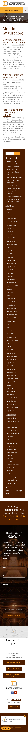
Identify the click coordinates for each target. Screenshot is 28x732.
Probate (9, 461)
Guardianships (11, 449)
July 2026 (9, 209)
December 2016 (12, 398)
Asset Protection (12, 427)
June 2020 (10, 324)
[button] (25, 10)
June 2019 (10, 347)
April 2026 (10, 215)
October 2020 (11, 318)
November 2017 (12, 375)
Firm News (13, 49)
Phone (5, 575)
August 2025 (11, 228)
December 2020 (12, 311)
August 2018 (11, 363)
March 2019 (10, 350)
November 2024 (12, 244)
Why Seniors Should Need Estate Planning (14, 41)
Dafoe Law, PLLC (17, 45)
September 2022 (12, 286)
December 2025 (12, 222)
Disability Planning (13, 433)
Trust (19, 49)
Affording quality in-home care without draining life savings (13, 163)
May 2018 (10, 366)
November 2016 (12, 401)
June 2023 (10, 270)
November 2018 (12, 356)
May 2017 (10, 388)
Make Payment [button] (14, 668)
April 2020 (10, 331)
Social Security (11, 470)
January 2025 (11, 241)
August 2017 (11, 382)
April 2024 (10, 254)
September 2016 (12, 407)
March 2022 (10, 295)
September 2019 (12, 340)
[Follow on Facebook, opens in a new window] (12, 693)
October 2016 (11, 404)
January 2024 (11, 260)
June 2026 (10, 212)
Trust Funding (11, 477)
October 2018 (11, 359)
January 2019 (11, 353)
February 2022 (11, 299)
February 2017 (11, 391)
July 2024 (9, 251)
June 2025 (10, 231)
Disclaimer (14, 605)
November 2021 (12, 308)
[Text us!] (6, 729)
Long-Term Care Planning (15, 122)
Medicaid (10, 458)
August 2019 (11, 343)
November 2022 (12, 283)
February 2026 (11, 219)
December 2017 (12, 372)
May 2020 (10, 327)
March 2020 (10, 334)
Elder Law (16, 47)
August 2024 (11, 247)
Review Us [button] (14, 707)
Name (5, 558)
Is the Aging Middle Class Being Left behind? (13, 112)
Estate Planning (12, 443)
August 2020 (11, 321)
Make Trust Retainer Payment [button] (14, 675)
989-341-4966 (16, 700)
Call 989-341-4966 (11, 10)
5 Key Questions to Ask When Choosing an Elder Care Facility (14, 199)
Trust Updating (12, 480)
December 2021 (12, 305)
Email (5, 567)
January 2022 (11, 302)
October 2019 (11, 337)
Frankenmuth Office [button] (14, 662)
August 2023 (11, 267)
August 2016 (11, 411)
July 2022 (9, 289)
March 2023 (10, 276)
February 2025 (11, 238)
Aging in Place (11, 418)
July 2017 (9, 385)
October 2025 (11, 225)
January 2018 (11, 369)
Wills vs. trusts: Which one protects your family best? (14, 180)
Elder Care (10, 437)
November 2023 (12, 263)
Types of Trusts (12, 483)
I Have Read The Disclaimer (15, 609)
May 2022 (10, 292)
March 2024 (10, 257)
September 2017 (12, 379)
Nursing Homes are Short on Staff (13, 76)
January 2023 (11, 279)
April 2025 (10, 235)
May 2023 (10, 273)
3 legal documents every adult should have (13, 172)
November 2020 (12, 315)
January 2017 (11, 395)
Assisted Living (12, 430)
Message (5, 584)
